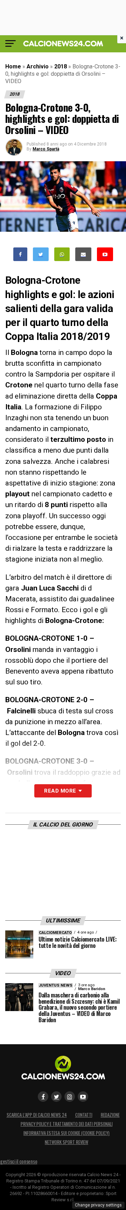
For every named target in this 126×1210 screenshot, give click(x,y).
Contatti (83, 1115)
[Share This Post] (61, 254)
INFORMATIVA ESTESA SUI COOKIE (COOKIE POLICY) (66, 1133)
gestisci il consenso (18, 1161)
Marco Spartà (46, 149)
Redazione (110, 1115)
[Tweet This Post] (40, 254)
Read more (60, 791)
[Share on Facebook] (20, 254)
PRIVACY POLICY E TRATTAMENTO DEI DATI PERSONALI (67, 1124)
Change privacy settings (98, 1205)
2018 (60, 66)
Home (13, 66)
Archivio (38, 66)
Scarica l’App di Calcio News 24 (37, 1115)
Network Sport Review (66, 1142)
